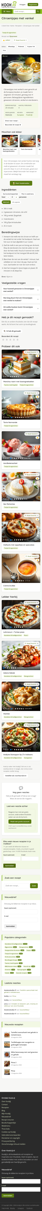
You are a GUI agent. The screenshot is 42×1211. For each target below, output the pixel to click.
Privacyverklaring (8, 1141)
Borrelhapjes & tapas (13, 960)
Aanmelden (9, 866)
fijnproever (13, 36)
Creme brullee (9, 586)
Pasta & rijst (29, 966)
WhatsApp (11, 46)
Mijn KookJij (6, 1114)
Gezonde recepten (23, 973)
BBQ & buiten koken (13, 966)
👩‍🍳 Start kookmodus (21, 183)
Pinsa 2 (13, 1062)
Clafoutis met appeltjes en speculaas (18, 545)
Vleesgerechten (28, 676)
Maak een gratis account (19, 821)
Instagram (21, 1208)
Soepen (31, 950)
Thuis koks (6, 1129)
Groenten (9, 969)
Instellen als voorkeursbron (15, 776)
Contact (5, 1104)
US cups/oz (16, 202)
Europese (20, 115)
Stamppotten (28, 758)
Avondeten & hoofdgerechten (13, 635)
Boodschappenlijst (9, 1123)
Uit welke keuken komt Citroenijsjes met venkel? (18, 308)
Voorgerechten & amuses (14, 950)
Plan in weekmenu (28, 194)
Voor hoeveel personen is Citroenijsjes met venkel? (18, 290)
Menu (8, 11)
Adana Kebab (9, 673)
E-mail (23, 855)
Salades (9, 973)
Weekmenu (6, 1126)
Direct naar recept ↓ (12, 121)
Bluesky (12, 1208)
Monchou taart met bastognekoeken (18, 381)
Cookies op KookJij (9, 1132)
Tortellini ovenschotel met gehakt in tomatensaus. (24, 1033)
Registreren (33, 4)
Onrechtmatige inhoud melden (13, 1144)
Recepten (18, 26)
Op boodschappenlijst (10, 194)
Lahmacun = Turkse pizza (13, 632)
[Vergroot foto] (4, 81)
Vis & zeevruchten (12, 957)
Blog (3, 1111)
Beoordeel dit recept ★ (13, 125)
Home (12, 26)
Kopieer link (31, 46)
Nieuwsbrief (6, 1117)
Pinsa (13, 1071)
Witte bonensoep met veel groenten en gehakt (24, 1053)
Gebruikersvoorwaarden (11, 1135)
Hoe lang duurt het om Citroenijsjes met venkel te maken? (17, 299)
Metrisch (6, 202)
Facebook (30, 1208)
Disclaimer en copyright (11, 1138)
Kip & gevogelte (23, 969)
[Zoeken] (38, 11)
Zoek (34, 886)
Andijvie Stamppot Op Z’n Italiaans (18, 754)
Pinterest (21, 46)
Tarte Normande (10, 422)
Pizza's (26, 635)
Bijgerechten (10, 947)
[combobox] (24, 11)
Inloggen (22, 4)
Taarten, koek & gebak (10, 385)
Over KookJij (6, 1101)
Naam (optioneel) (8, 855)
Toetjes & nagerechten (9, 33)
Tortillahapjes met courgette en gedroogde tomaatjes (22, 1043)
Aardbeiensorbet (10, 463)
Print (4, 50)
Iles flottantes (9, 504)
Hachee (6, 714)
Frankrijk (29, 115)
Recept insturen (8, 1120)
